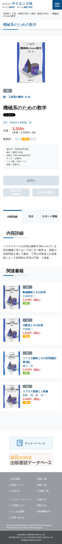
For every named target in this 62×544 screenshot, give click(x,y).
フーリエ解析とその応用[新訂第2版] (40, 360)
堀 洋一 (40, 395)
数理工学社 (24, 13)
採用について (17, 485)
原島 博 (28, 395)
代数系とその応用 (33, 325)
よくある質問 (17, 511)
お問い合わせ (17, 517)
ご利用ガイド (17, 505)
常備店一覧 (43, 491)
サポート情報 (49, 216)
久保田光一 (29, 296)
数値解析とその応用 (34, 292)
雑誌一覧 (42, 485)
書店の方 (42, 505)
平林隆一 (28, 329)
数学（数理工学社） (40, 13)
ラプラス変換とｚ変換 (35, 391)
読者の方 (42, 499)
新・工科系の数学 (13, 97)
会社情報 (15, 479)
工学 (14, 13)
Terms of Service (30, 528)
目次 (31, 216)
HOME (6, 13)
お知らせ (15, 491)
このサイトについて (21, 499)
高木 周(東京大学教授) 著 (17, 122)
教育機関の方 (44, 511)
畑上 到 (28, 365)
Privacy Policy (12, 528)
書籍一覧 (42, 479)
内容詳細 (12, 216)
